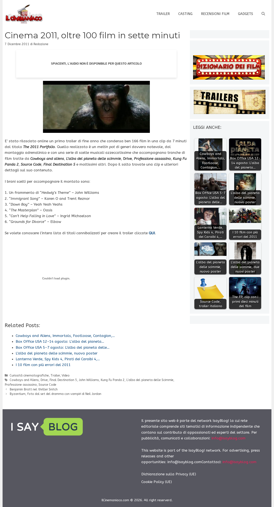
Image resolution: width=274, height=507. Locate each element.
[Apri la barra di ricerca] (263, 14)
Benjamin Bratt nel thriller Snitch (34, 389)
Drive (44, 380)
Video (66, 375)
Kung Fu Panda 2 (113, 380)
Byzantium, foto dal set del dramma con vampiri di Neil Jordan (55, 394)
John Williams (89, 380)
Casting (185, 14)
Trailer (163, 14)
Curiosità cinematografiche (29, 375)
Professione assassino (21, 385)
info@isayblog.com (228, 438)
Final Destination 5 (63, 380)
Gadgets (245, 14)
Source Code (47, 385)
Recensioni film (215, 14)
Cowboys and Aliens (24, 380)
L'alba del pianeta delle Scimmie (149, 380)
